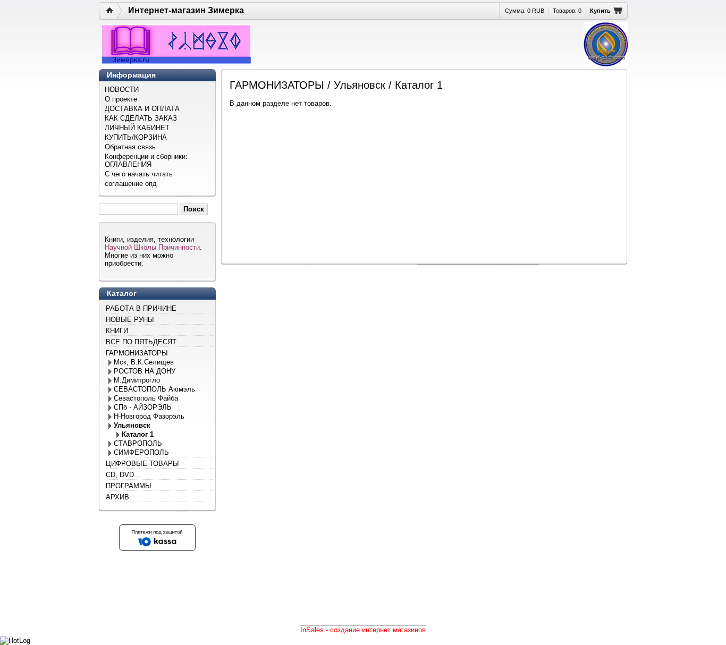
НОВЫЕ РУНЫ (130, 320)
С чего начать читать (139, 174)
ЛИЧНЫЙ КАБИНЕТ (137, 128)
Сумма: (524, 10)
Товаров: (567, 10)
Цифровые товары (142, 464)
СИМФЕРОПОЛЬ (141, 452)
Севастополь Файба (146, 398)
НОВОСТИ (122, 90)
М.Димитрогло (137, 380)
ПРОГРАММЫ (128, 486)
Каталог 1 (138, 434)
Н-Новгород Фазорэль (149, 416)
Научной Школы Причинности (152, 247)
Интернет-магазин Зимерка (186, 10)
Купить (600, 10)
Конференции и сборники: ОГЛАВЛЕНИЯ (146, 160)
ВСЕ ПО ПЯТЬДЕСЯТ (141, 342)
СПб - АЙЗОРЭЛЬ (143, 407)
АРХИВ (117, 497)
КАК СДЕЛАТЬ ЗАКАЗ (141, 118)
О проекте (121, 99)
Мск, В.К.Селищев (144, 362)
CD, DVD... (123, 475)
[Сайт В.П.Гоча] (606, 44)
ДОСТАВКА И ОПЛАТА (142, 109)
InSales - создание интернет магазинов (363, 630)
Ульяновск (132, 425)
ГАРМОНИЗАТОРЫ (137, 353)
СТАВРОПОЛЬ (138, 443)
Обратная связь (130, 147)
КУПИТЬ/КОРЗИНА (136, 137)
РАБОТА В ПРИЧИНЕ (141, 308)
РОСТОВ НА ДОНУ (144, 371)
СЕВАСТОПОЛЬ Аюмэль (154, 389)
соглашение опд (131, 184)
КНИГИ (117, 331)
